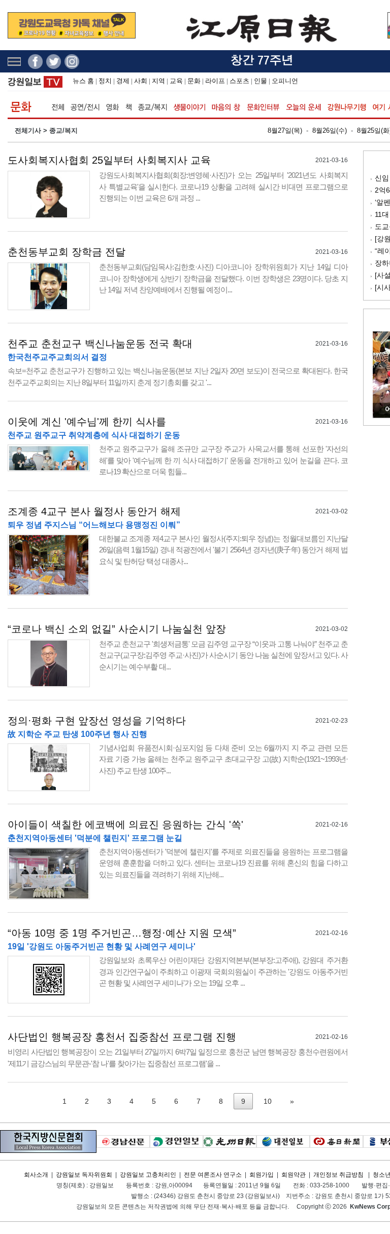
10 (268, 1101)
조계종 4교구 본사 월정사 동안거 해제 (94, 511)
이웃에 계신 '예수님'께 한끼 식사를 (87, 421)
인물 (260, 81)
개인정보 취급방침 (338, 1174)
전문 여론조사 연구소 (213, 1174)
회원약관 (293, 1174)
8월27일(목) (285, 130)
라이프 (215, 81)
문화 (194, 81)
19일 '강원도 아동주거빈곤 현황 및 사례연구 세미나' (102, 946)
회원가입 (261, 1174)
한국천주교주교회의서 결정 (57, 357)
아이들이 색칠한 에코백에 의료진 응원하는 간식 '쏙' (125, 824)
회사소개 (36, 1174)
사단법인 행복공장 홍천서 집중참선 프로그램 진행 (122, 1036)
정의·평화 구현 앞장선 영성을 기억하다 (97, 720)
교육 (176, 81)
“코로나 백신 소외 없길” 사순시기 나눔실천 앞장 (117, 628)
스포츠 (239, 81)
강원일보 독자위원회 (84, 1174)
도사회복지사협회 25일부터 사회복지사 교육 (109, 160)
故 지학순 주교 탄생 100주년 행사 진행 (77, 734)
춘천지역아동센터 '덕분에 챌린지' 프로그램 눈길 (95, 838)
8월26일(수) (329, 130)
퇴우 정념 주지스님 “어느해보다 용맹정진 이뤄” (94, 524)
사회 (140, 81)
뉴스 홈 (83, 81)
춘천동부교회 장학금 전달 (66, 251)
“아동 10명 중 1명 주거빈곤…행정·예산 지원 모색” (122, 933)
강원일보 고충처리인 (148, 1174)
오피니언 (285, 81)
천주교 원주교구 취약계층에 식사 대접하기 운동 (94, 435)
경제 (122, 81)
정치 (105, 81)
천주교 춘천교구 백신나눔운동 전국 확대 (100, 343)
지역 (158, 81)
